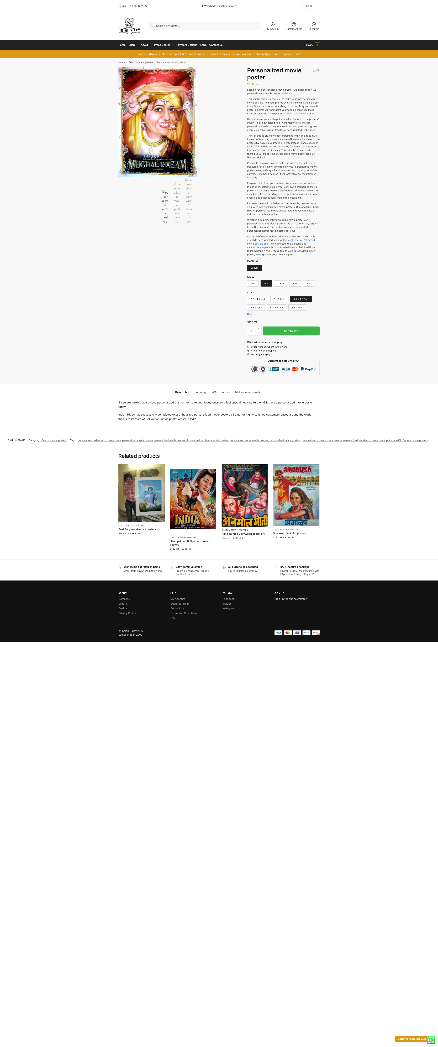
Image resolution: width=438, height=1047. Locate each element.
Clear (250, 314)
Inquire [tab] (225, 392)
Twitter (227, 603)
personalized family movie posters (209, 440)
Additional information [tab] (248, 392)
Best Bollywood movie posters (137, 529)
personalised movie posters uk (171, 440)
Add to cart (291, 331)
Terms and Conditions (183, 613)
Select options (141, 540)
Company (124, 598)
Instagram (229, 608)
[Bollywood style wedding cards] (318, 70)
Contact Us (177, 608)
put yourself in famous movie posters (407, 440)
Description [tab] (182, 392)
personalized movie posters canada (322, 440)
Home (121, 62)
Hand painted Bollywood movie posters (189, 543)
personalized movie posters (285, 440)
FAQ (172, 617)
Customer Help (294, 28)
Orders (122, 603)
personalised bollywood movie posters (99, 440)
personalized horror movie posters (249, 440)
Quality (122, 608)
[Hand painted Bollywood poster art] (244, 495)
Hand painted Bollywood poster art (243, 533)
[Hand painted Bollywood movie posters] (193, 499)
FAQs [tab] (214, 392)
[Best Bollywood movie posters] (141, 493)
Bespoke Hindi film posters (289, 533)
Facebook (229, 598)
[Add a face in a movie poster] (314, 70)
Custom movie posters (141, 62)
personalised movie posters (137, 440)
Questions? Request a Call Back (414, 1039)
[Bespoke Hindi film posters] (296, 495)
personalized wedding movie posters (364, 440)
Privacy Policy (127, 613)
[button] (313, 45)
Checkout (313, 28)
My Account (272, 28)
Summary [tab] (200, 392)
